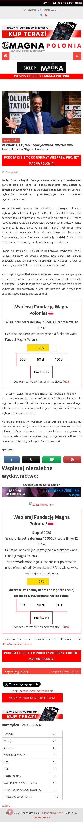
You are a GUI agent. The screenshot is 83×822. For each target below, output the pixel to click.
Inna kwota (41, 372)
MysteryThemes (41, 817)
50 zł (40, 359)
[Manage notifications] (10, 812)
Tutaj (66, 381)
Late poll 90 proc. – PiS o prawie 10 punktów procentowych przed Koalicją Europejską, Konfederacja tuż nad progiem (61, 671)
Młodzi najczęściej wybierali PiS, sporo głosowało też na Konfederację (16, 671)
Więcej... (6, 805)
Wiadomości (11, 140)
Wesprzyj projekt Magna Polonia (41, 76)
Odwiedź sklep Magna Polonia (41, 67)
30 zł (23, 359)
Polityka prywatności (52, 813)
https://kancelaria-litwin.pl (17, 644)
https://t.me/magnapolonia (37, 691)
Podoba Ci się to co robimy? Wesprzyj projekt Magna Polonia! (41, 160)
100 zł (59, 359)
